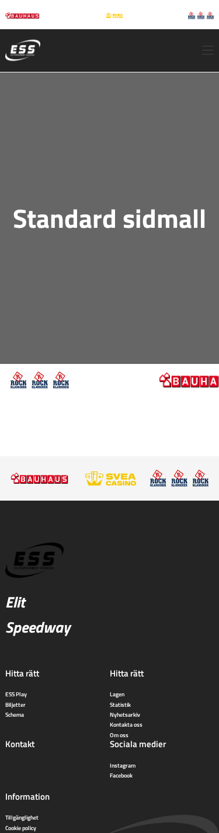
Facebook (121, 775)
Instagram (122, 765)
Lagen (117, 694)
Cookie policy (20, 827)
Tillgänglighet (22, 817)
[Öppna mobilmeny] (208, 50)
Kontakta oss (126, 724)
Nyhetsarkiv (125, 714)
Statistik (120, 704)
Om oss (119, 735)
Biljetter (15, 704)
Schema (14, 714)
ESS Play (16, 694)
